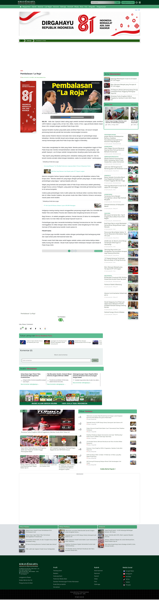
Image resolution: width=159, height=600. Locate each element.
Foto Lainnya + (134, 104)
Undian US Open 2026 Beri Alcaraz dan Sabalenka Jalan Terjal (35, 341)
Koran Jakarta (73, 592)
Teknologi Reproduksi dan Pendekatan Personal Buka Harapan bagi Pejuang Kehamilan (115, 251)
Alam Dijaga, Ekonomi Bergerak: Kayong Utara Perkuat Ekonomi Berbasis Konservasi (114, 150)
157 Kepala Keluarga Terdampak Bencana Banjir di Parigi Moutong (114, 259)
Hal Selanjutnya (98, 251)
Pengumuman (101, 7)
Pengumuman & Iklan (26, 583)
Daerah (96, 576)
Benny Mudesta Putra (41, 77)
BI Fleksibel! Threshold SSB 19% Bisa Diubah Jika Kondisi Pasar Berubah (115, 278)
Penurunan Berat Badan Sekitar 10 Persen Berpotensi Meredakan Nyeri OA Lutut (115, 234)
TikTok (127, 579)
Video (96, 579)
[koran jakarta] (22, 40)
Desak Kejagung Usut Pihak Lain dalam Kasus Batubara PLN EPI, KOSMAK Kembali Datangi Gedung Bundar (115, 304)
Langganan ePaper (128, 2)
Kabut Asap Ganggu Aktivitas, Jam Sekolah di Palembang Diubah (116, 121)
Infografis (92, 7)
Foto (95, 581)
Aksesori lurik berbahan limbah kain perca (115, 294)
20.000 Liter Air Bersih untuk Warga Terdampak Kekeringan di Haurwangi (115, 242)
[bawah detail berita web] (61, 397)
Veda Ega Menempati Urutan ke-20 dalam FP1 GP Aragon (115, 186)
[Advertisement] (79, 55)
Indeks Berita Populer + (108, 469)
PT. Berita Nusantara (84, 592)
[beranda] (20, 7)
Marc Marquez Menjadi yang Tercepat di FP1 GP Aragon (113, 268)
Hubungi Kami (57, 576)
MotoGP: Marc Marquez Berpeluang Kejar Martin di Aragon (83, 341)
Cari (117, 2)
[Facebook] (35, 329)
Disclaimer (56, 587)
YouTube (128, 576)
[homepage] (28, 565)
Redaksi (55, 573)
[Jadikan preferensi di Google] (45, 329)
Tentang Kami (57, 570)
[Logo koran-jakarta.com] (26, 2)
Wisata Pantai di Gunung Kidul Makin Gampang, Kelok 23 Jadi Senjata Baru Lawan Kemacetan (114, 160)
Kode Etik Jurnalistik (59, 584)
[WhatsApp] (26, 329)
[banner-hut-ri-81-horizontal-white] (80, 24)
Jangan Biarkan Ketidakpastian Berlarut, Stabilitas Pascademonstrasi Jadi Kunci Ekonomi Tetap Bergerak (113, 138)
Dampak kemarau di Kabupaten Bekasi (114, 205)
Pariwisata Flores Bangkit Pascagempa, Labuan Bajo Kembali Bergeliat (115, 197)
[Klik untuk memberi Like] (21, 329)
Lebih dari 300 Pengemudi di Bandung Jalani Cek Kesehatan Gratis (115, 168)
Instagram (128, 574)
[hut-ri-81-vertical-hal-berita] (28, 106)
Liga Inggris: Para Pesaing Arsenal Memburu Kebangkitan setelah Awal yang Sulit (58, 342)
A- (52, 117)
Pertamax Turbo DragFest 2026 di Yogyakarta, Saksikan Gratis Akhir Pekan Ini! (45, 432)
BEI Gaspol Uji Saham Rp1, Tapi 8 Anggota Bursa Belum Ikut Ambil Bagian (114, 216)
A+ (92, 117)
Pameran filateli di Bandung (113, 284)
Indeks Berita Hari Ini (25, 580)
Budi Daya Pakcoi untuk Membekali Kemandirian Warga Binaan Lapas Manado (115, 225)
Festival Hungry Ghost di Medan (114, 312)
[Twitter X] (40, 329)
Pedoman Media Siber (60, 579)
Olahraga (97, 584)
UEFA (21, 70)
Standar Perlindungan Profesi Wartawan (66, 581)
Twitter (127, 582)
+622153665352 (23, 574)
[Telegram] (31, 329)
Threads (128, 585)
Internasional (98, 570)
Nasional (97, 573)
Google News (129, 571)
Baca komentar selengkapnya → (30, 384)
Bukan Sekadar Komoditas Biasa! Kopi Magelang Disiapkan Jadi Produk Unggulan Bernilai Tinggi (114, 179)
